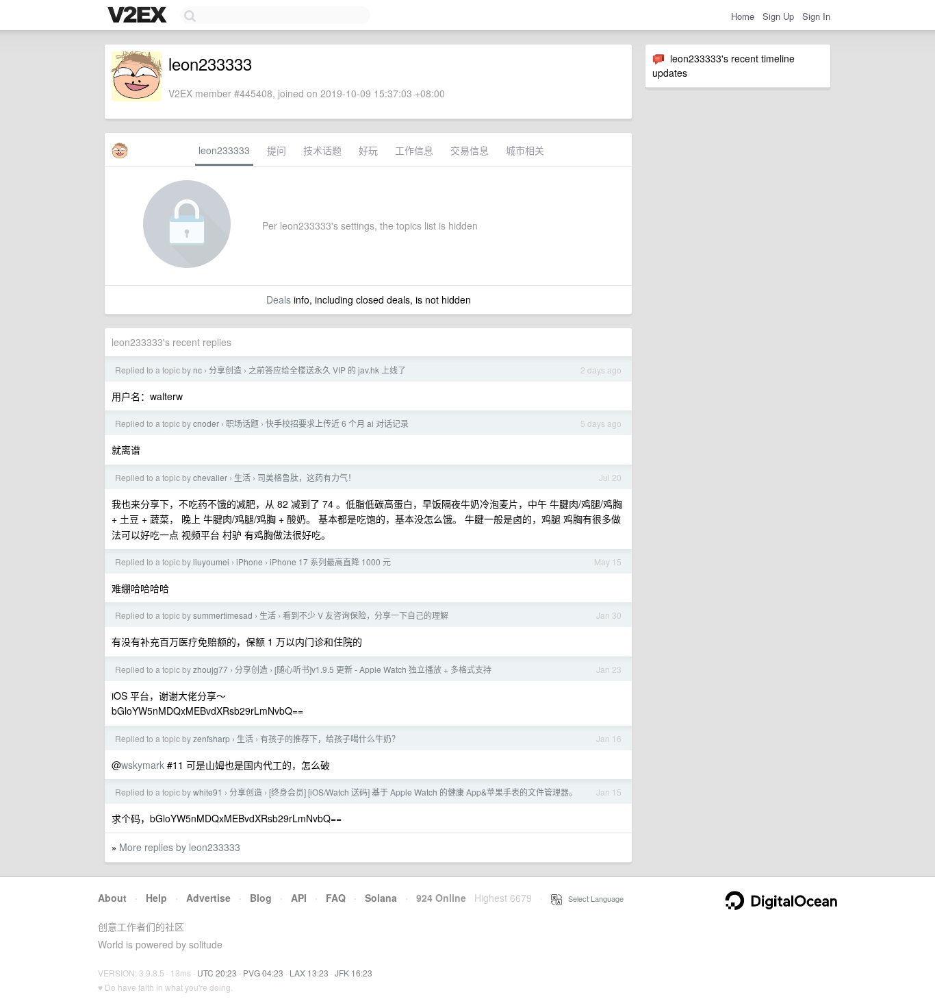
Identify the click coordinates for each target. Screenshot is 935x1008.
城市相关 (525, 150)
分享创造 (225, 370)
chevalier (210, 477)
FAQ (336, 898)
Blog (261, 898)
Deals (278, 299)
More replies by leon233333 (179, 847)
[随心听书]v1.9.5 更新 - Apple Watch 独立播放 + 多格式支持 (382, 669)
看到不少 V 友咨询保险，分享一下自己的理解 (365, 615)
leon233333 (224, 150)
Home (742, 16)
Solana (381, 898)
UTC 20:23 (217, 973)
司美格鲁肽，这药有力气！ (306, 477)
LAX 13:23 (309, 973)
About (112, 898)
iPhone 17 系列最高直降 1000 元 (330, 561)
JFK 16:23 (353, 973)
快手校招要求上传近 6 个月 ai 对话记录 (337, 423)
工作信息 (414, 150)
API (299, 898)
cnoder (206, 423)
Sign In (816, 16)
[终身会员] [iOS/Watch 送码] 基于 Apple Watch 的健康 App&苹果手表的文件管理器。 (423, 792)
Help (156, 898)
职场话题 (242, 423)
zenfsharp (211, 738)
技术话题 (322, 150)
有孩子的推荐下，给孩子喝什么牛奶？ (330, 738)
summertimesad (223, 615)
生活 (242, 477)
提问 (276, 150)
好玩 (368, 150)
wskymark (142, 765)
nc (197, 370)
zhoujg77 (210, 669)
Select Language (593, 898)
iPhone (249, 561)
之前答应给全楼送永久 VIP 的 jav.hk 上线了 (327, 370)
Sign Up (778, 16)
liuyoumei (211, 561)
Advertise (208, 898)
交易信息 (469, 150)
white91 (207, 792)
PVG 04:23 (263, 973)
